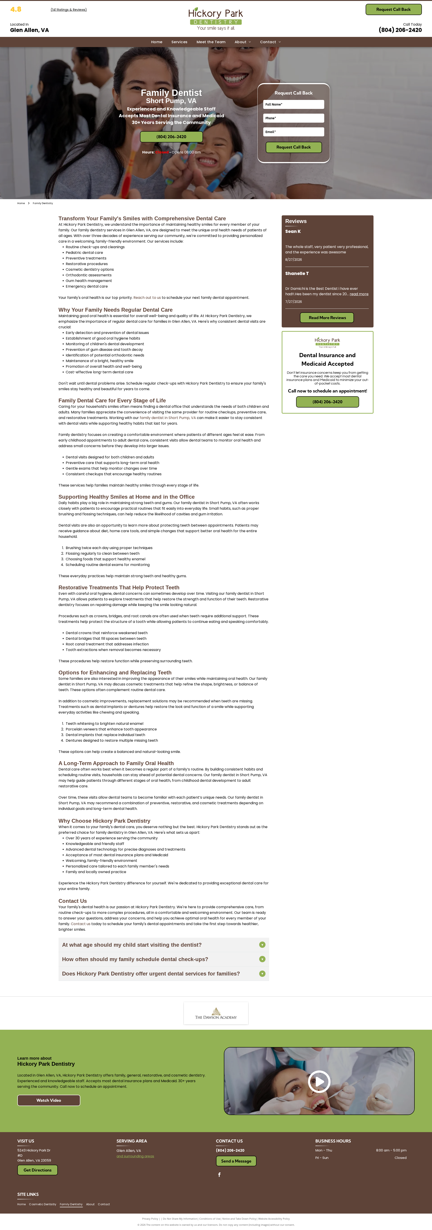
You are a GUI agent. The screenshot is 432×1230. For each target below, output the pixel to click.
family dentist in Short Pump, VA (168, 417)
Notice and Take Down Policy (239, 1218)
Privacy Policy (150, 1218)
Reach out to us (147, 297)
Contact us (80, 923)
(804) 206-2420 (400, 30)
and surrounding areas (135, 1156)
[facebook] (219, 1175)
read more (359, 294)
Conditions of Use (209, 1218)
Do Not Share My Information (180, 1218)
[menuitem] (157, 42)
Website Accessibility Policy (274, 1218)
